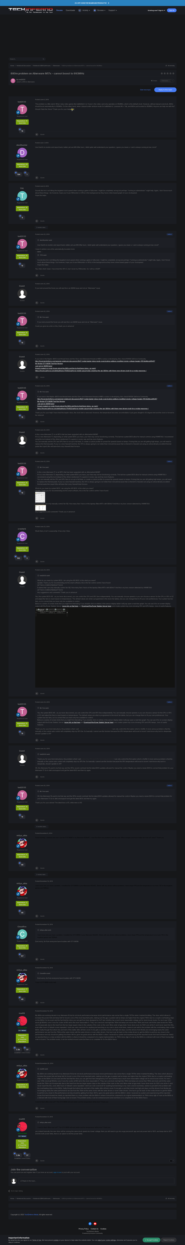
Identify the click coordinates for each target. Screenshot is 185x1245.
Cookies (103, 1229)
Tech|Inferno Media (31, 1214)
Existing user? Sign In (156, 10)
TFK (22, 188)
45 (22, 865)
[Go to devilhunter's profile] (22, 152)
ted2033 (22, 79)
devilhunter (21, 145)
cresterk (22, 529)
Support (112, 10)
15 (22, 131)
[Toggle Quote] (38, 240)
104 (18, 174)
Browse (100, 10)
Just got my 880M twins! (43, 366)
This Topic (34, 59)
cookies (56, 1240)
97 (22, 956)
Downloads (70, 10)
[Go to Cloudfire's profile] (22, 934)
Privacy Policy (84, 1229)
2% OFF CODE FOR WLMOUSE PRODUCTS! (91, 3)
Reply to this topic (165, 90)
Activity (85, 10)
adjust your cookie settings (107, 1240)
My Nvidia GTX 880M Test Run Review (49, 363)
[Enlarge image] (72, 109)
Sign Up (171, 10)
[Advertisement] (92, 36)
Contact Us (94, 1229)
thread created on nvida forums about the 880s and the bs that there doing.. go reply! (65, 368)
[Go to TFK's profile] (22, 196)
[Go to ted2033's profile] (13, 80)
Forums (59, 10)
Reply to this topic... (29, 1181)
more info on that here (70, 606)
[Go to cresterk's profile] (22, 536)
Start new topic (145, 90)
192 (18, 558)
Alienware (31, 82)
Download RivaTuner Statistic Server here (96, 606)
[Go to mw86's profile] (22, 1021)
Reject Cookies (168, 1240)
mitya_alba (22, 835)
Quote (42, 134)
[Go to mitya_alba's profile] (22, 843)
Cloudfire (21, 927)
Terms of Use (36, 1240)
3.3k (18, 1049)
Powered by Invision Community (92, 1233)
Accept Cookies (152, 1240)
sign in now (57, 1172)
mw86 (22, 1013)
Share (154, 81)
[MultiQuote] (36, 134)
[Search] (43, 59)
